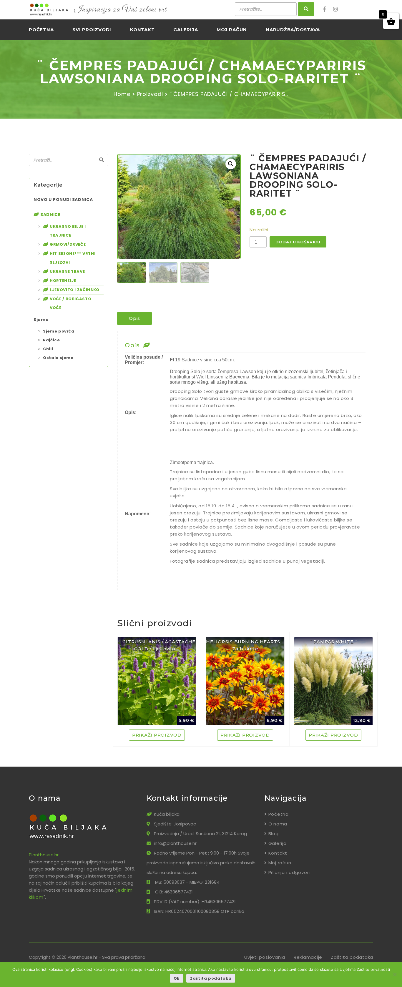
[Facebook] (327, 9)
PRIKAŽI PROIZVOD (157, 735)
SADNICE (50, 214)
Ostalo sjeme (58, 357)
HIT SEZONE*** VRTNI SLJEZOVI (72, 258)
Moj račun (232, 29)
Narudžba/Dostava (293, 29)
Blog (273, 833)
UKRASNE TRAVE (67, 271)
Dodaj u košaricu (297, 242)
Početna (41, 29)
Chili (48, 349)
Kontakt (142, 29)
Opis (134, 318)
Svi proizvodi (91, 29)
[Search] (101, 160)
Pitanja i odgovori (289, 872)
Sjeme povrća (58, 331)
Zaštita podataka (352, 957)
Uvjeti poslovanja (264, 957)
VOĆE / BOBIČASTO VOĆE (70, 303)
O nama (277, 824)
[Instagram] (337, 9)
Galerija (185, 29)
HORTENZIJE (63, 280)
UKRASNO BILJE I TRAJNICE (68, 231)
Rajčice (51, 340)
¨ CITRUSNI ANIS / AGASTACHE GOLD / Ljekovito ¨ (156, 645)
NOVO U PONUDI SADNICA (63, 199)
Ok (177, 978)
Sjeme (41, 320)
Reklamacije (308, 957)
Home (122, 94)
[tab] (134, 318)
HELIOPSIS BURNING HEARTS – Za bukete (245, 645)
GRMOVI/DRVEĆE (68, 244)
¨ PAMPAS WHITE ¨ (333, 641)
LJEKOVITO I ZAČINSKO (74, 290)
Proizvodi (150, 94)
